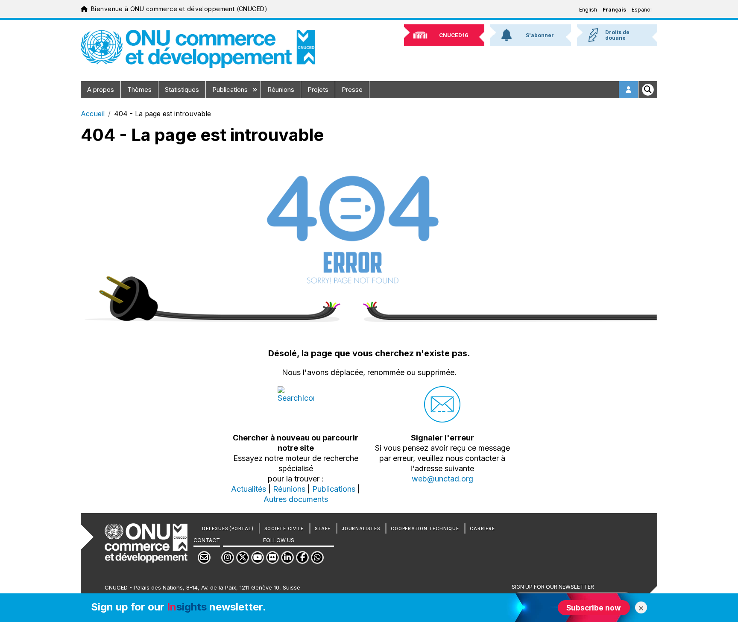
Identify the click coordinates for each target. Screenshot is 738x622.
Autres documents (296, 499)
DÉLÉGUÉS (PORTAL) (227, 528)
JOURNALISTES (361, 528)
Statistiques (182, 89)
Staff (323, 528)
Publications (230, 89)
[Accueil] (198, 49)
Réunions (280, 89)
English (588, 9)
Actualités (248, 488)
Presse (352, 89)
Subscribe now (593, 607)
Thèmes (139, 89)
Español (642, 9)
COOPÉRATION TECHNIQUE (425, 528)
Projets (318, 89)
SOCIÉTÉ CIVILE (284, 528)
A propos (100, 89)
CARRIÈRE (482, 528)
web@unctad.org (442, 478)
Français (614, 9)
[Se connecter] (628, 89)
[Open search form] (648, 90)
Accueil (93, 113)
